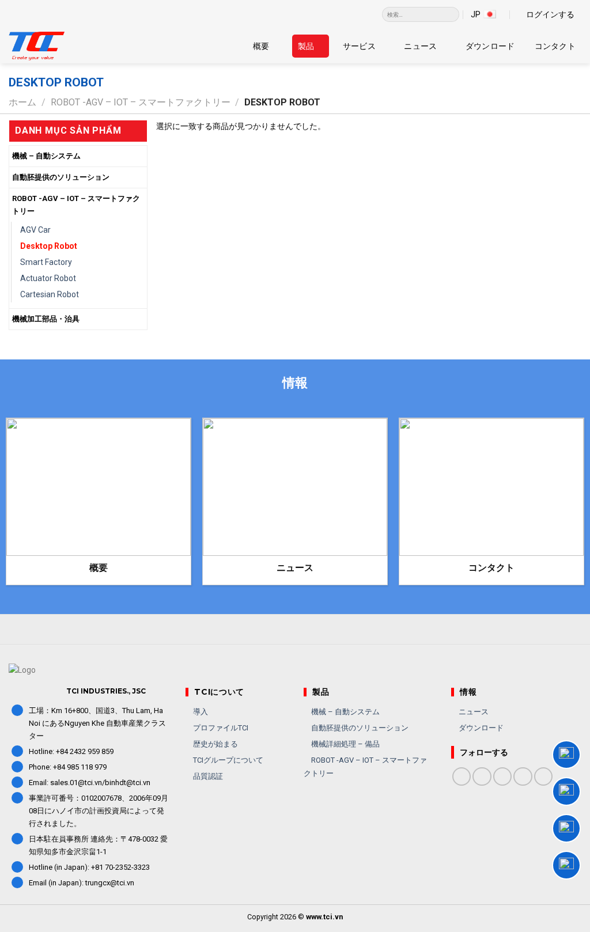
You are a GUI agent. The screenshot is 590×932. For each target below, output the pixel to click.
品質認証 (207, 776)
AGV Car (35, 229)
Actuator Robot (48, 278)
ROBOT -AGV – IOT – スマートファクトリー (140, 102)
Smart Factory (46, 262)
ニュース (420, 46)
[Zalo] (566, 791)
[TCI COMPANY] (66, 46)
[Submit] (451, 14)
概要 (261, 46)
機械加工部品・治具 (46, 319)
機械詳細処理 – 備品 (344, 744)
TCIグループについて (227, 760)
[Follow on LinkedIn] (522, 776)
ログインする (550, 14)
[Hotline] (566, 754)
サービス (359, 46)
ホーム (22, 102)
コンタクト (555, 46)
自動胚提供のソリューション (60, 177)
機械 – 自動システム (46, 155)
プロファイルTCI (219, 727)
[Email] (566, 865)
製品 (306, 46)
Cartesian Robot (49, 294)
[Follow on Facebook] (461, 776)
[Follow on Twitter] (502, 776)
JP (476, 14)
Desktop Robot (48, 246)
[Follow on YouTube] (543, 776)
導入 (199, 711)
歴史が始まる (214, 744)
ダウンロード (490, 46)
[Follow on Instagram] (481, 776)
